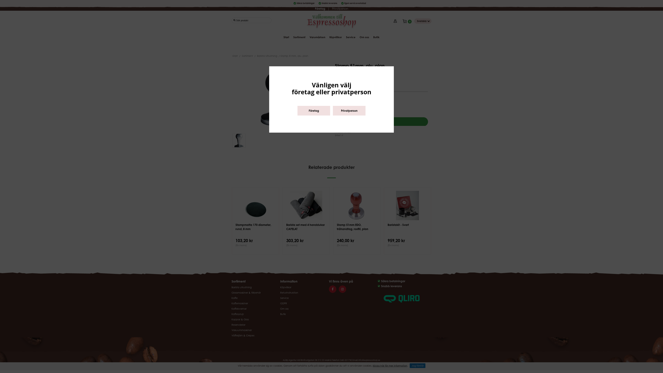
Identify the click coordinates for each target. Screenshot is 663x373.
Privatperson (349, 110)
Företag (314, 110)
